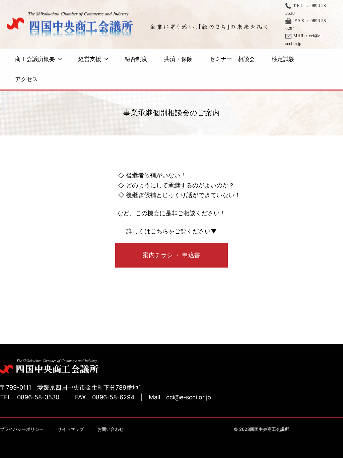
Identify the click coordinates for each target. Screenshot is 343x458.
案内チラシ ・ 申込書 (171, 255)
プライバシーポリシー (22, 429)
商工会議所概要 (35, 59)
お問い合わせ (110, 429)
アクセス (26, 79)
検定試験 (283, 59)
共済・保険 (178, 59)
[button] (58, 59)
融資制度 (136, 59)
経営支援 (89, 59)
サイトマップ (71, 429)
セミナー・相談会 (232, 59)
